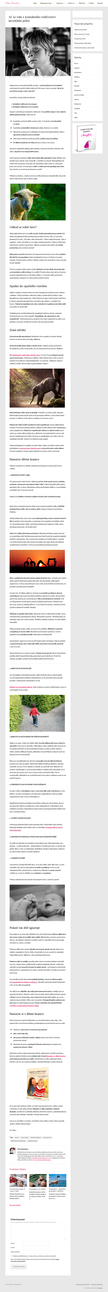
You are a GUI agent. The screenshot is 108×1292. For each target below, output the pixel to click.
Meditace (77, 77)
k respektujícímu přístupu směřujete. (24, 982)
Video (76, 117)
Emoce (76, 63)
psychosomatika (79, 95)
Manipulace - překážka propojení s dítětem (57, 1190)
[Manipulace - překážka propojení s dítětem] (57, 1180)
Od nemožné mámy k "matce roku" (17, 1190)
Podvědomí (77, 90)
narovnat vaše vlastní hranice (30, 448)
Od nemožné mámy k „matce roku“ (84, 48)
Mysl (75, 81)
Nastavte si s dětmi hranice (56, 1056)
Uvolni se (71, 3)
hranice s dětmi (24, 1137)
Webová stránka (15, 1252)
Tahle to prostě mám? (80, 29)
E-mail (13, 1247)
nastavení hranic (47, 1137)
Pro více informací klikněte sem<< (42, 1160)
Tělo (75, 113)
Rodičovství (77, 104)
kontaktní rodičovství (36, 1137)
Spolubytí (77, 108)
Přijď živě (82, 3)
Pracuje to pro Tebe (79, 39)
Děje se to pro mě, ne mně (81, 34)
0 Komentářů (48, 77)
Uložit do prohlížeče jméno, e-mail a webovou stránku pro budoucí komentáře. (34, 1256)
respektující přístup (32, 1140)
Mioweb (100, 1288)
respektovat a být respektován (18, 1140)
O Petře (91, 3)
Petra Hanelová (12, 3)
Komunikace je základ (37, 1189)
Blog (35, 3)
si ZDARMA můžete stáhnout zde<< (41, 1158)
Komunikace (78, 72)
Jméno (13, 1243)
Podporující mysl (46, 3)
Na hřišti (76, 86)
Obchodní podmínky (97, 1284)
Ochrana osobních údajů (82, 1284)
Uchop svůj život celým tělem (82, 43)
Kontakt (100, 3)
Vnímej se (59, 3)
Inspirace (77, 68)
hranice (17, 1137)
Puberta (76, 99)
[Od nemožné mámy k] (18, 1180)
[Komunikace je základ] (38, 1180)
